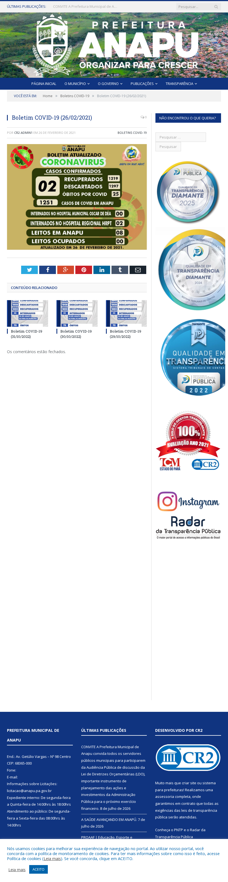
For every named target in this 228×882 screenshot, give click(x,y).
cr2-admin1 (23, 132)
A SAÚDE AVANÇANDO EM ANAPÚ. (81, 6)
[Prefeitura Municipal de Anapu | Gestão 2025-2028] (114, 44)
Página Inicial (43, 83)
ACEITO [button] (38, 869)
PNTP (178, 829)
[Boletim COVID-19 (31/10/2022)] (27, 313)
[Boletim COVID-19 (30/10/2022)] (77, 313)
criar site (189, 782)
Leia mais (52, 858)
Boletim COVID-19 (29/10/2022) (125, 334)
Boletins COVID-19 (132, 132)
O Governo (108, 83)
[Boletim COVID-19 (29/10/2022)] (126, 313)
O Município (75, 83)
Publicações (142, 83)
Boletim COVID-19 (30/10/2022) (76, 334)
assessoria (164, 796)
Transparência (179, 83)
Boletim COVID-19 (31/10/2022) (26, 334)
